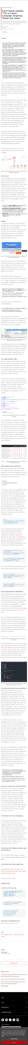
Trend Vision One (6, 788)
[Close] (26, 1028)
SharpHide (4, 533)
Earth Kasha (4, 100)
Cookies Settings (14, 1038)
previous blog (7, 649)
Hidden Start (18, 535)
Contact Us (14, 963)
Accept (14, 1042)
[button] (14, 963)
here (16, 923)
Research (3, 936)
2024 (15, 110)
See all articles (4, 986)
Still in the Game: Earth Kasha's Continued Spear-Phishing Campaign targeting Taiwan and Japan (13, 871)
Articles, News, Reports (19, 934)
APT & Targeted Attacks (6, 934)
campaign (16, 367)
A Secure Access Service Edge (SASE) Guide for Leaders (13, 979)
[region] (14, 1036)
